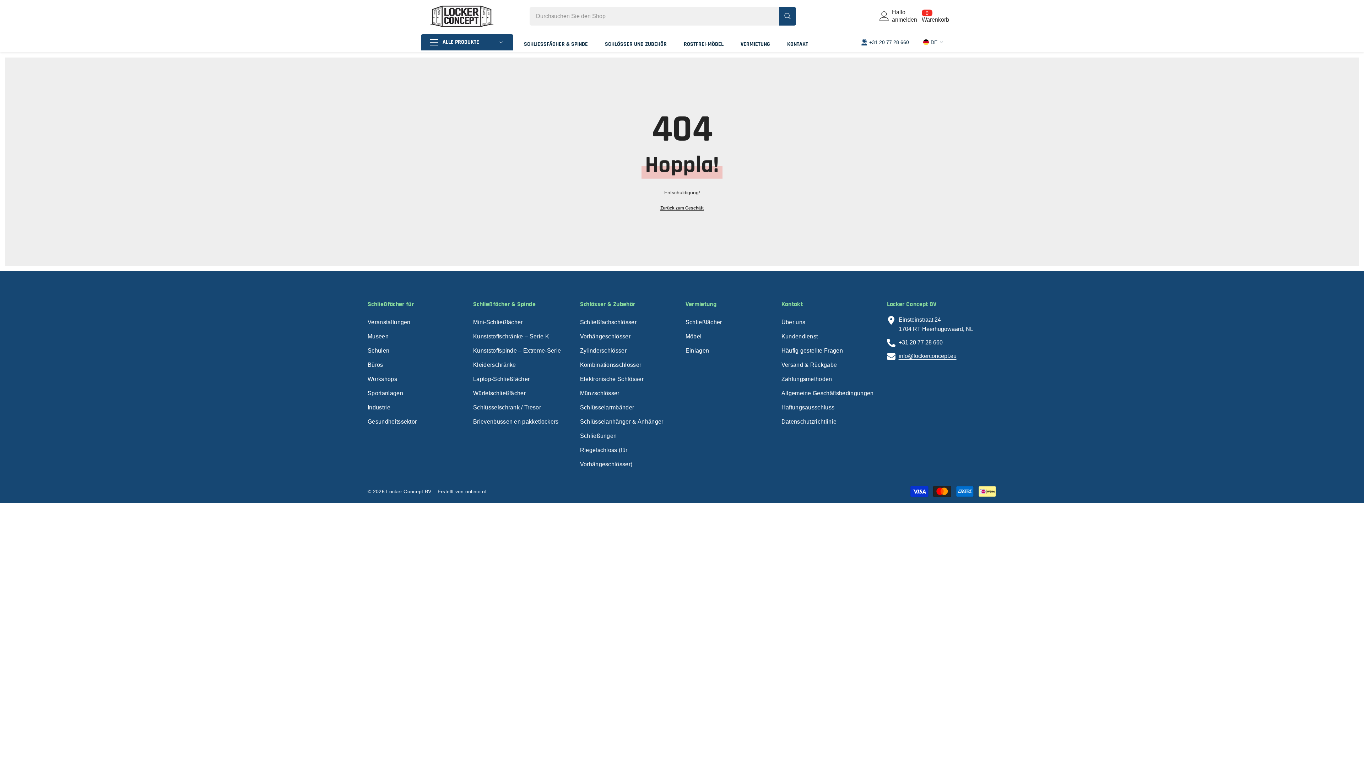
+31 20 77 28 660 (921, 342)
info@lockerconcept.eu (928, 356)
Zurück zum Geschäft (682, 208)
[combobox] (654, 16)
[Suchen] (663, 16)
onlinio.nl (475, 491)
